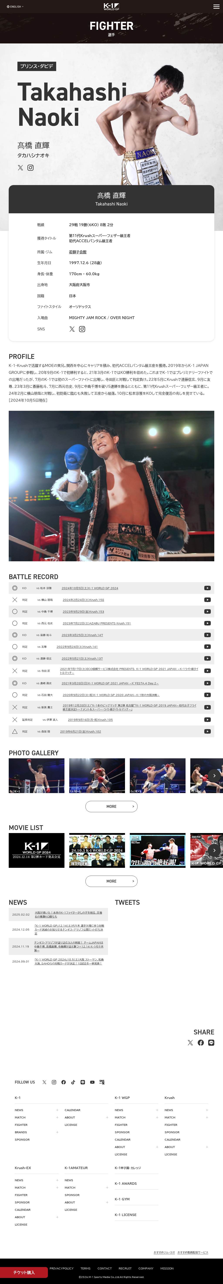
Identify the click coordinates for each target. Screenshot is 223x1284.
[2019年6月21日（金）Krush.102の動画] (207, 731)
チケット (24, 1272)
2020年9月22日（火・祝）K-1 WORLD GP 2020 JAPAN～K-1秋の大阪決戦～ (111, 695)
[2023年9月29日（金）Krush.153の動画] (207, 611)
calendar (72, 1110)
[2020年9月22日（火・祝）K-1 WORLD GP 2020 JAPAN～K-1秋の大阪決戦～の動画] (207, 694)
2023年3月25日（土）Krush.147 (82, 635)
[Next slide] (214, 775)
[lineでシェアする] (211, 1042)
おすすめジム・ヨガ (164, 1252)
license (71, 1124)
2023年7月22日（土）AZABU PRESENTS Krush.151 (97, 623)
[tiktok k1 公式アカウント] (73, 1082)
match (20, 1117)
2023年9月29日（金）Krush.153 (83, 611)
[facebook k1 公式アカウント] (64, 1082)
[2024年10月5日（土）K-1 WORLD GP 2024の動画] (207, 588)
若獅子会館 (77, 252)
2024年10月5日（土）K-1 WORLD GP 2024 (90, 588)
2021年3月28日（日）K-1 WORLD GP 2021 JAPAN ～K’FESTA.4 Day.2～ (110, 683)
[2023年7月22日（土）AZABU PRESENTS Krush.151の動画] (207, 623)
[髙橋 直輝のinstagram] (30, 167)
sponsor (22, 1139)
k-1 (128, 1168)
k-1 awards (126, 1183)
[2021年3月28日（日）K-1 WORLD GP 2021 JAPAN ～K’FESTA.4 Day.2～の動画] (207, 683)
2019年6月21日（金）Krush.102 (80, 731)
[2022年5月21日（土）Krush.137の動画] (207, 658)
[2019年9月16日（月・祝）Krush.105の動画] (207, 719)
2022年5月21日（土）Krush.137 (82, 658)
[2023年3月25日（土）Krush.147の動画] (207, 635)
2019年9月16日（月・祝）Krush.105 (90, 719)
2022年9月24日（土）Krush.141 (77, 646)
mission (167, 1268)
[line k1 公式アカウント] (83, 1082)
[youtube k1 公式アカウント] (92, 1082)
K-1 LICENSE (126, 1214)
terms (86, 1268)
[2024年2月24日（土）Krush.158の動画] (207, 599)
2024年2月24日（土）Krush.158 (83, 599)
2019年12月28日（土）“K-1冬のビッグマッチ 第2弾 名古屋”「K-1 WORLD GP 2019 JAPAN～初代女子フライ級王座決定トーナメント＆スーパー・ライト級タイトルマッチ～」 (129, 707)
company (146, 1268)
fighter (21, 1124)
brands (21, 1132)
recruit (125, 1268)
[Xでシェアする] (190, 1042)
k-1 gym (122, 1199)
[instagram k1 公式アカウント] (54, 1082)
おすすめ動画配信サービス (192, 1252)
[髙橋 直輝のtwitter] (20, 167)
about (70, 1117)
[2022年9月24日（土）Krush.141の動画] (207, 646)
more (122, 807)
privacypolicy (62, 1268)
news (19, 1110)
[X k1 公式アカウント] (44, 1082)
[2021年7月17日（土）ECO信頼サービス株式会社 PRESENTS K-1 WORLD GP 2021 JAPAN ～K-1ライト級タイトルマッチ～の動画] (207, 670)
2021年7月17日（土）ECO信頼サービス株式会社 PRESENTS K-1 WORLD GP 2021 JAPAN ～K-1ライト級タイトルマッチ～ (129, 671)
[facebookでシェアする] (201, 1042)
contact (105, 1268)
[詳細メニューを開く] (216, 6)
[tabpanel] (36, 775)
